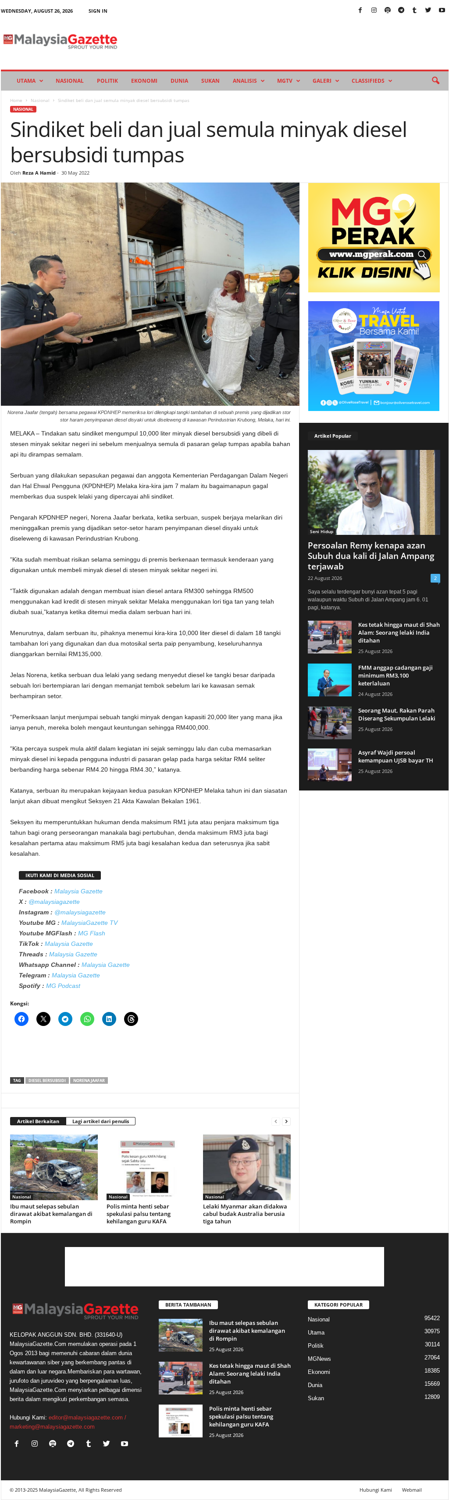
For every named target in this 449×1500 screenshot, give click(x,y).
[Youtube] (442, 10)
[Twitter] (428, 10)
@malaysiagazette (54, 901)
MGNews (319, 1359)
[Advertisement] (150, 1054)
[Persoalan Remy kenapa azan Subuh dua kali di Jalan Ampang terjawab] (374, 492)
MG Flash (91, 933)
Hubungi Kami (376, 1489)
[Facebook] (360, 10)
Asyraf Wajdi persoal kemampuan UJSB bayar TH (395, 756)
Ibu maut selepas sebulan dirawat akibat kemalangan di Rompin (51, 1213)
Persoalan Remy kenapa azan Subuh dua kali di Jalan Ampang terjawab (371, 556)
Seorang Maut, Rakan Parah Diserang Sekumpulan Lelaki (396, 714)
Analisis (245, 80)
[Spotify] (387, 10)
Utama (26, 80)
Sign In (98, 10)
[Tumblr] (415, 10)
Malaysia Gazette (78, 891)
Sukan (210, 80)
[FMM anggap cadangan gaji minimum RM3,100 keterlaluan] (330, 680)
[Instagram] (374, 10)
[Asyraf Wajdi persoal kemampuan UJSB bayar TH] (330, 764)
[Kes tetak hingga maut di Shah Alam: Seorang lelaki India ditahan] (330, 637)
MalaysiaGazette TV (89, 922)
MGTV (284, 80)
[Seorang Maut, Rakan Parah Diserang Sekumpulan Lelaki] (330, 722)
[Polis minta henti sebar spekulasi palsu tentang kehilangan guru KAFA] (150, 1167)
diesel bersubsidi (47, 1080)
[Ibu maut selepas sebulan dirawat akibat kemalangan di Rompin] (54, 1167)
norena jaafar (89, 1080)
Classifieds (368, 80)
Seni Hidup (321, 531)
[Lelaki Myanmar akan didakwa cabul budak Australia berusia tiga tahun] (247, 1167)
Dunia (179, 80)
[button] (435, 81)
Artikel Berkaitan (38, 1121)
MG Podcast (63, 985)
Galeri (322, 80)
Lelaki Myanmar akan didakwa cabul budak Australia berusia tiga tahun (245, 1213)
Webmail (412, 1489)
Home (16, 100)
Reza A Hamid (39, 172)
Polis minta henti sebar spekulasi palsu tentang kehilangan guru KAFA (139, 1213)
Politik (107, 80)
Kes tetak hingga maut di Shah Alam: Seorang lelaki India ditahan (399, 632)
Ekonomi (144, 80)
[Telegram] (401, 10)
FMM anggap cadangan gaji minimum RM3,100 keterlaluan (395, 675)
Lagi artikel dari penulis (100, 1121)
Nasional (70, 80)
